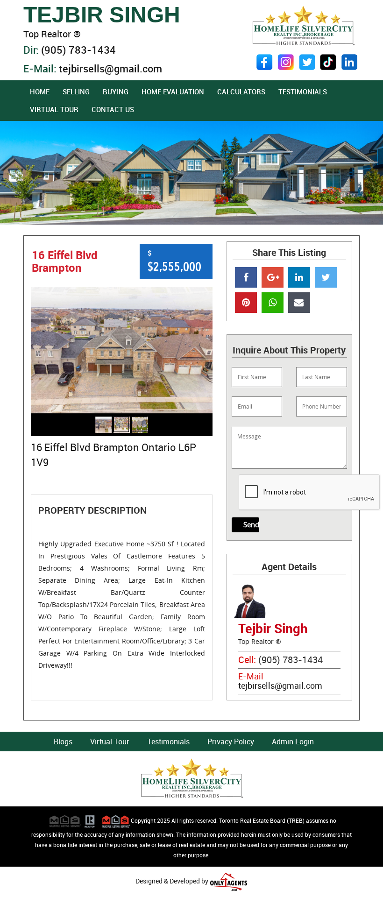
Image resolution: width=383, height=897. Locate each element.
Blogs (63, 741)
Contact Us (113, 109)
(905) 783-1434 (78, 50)
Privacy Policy (230, 741)
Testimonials (302, 91)
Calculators (241, 91)
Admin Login (293, 741)
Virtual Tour (54, 109)
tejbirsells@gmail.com (110, 68)
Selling (76, 91)
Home (40, 91)
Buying (115, 91)
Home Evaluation (173, 91)
